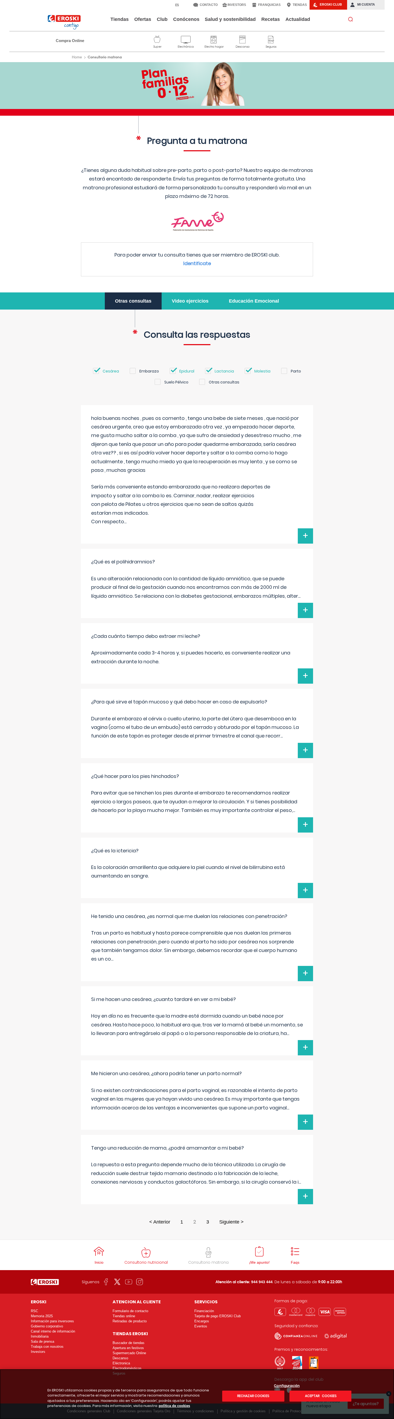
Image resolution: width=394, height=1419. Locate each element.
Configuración (287, 1386)
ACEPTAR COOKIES (320, 1396)
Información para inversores (52, 1321)
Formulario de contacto (130, 1311)
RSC (34, 1311)
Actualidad (297, 19)
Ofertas (142, 19)
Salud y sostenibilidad (230, 19)
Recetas (270, 19)
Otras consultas (133, 301)
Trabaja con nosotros (47, 1347)
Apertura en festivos (128, 1348)
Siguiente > (231, 1222)
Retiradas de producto (130, 1321)
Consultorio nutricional (146, 1262)
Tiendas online (124, 1316)
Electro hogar (214, 39)
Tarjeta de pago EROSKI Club (217, 1316)
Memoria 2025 (42, 1316)
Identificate (197, 263)
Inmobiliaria (40, 1336)
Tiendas (119, 19)
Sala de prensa (42, 1341)
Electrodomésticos (127, 1368)
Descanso (242, 39)
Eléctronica (121, 1363)
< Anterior (159, 1222)
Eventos (200, 1326)
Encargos (201, 1321)
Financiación (204, 1311)
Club (162, 19)
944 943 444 (262, 1282)
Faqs (295, 1262)
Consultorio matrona (208, 1262)
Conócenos (186, 19)
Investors (38, 1352)
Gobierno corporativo (47, 1326)
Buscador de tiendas (128, 1343)
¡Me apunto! (259, 1262)
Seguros (271, 39)
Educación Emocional (254, 301)
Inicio (99, 1262)
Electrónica (186, 39)
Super (157, 39)
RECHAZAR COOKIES (253, 1396)
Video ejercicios (190, 301)
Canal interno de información (53, 1331)
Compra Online (70, 40)
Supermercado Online (129, 1353)
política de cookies (174, 1406)
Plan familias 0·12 (197, 84)
